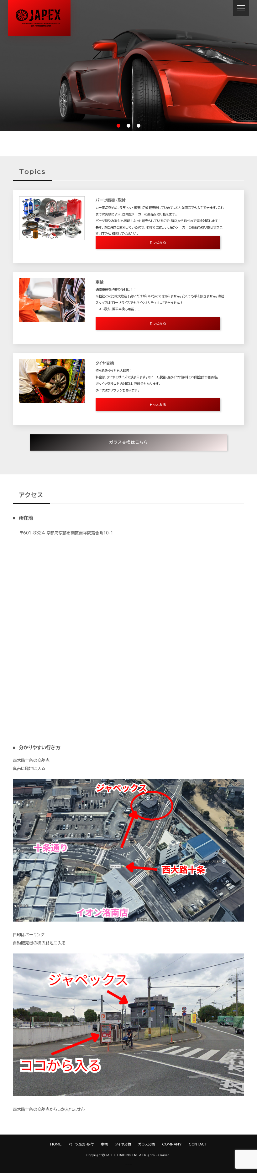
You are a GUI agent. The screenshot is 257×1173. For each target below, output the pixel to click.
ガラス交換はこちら (128, 442)
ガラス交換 (146, 1144)
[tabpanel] (128, 65)
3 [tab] (138, 126)
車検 (104, 1144)
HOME (55, 1144)
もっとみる (157, 242)
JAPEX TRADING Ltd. (122, 1155)
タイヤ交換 (123, 1144)
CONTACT (198, 1144)
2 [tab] (128, 126)
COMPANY (171, 1144)
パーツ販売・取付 (81, 1144)
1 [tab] (118, 126)
